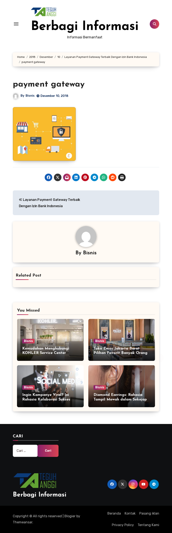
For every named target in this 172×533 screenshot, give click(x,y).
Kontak (130, 513)
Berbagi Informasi (84, 27)
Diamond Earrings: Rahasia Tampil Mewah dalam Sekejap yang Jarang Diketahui (120, 399)
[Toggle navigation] (16, 23)
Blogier (70, 516)
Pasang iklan (149, 513)
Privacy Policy (123, 525)
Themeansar (22, 522)
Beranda (114, 513)
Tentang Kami (148, 525)
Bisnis (30, 96)
